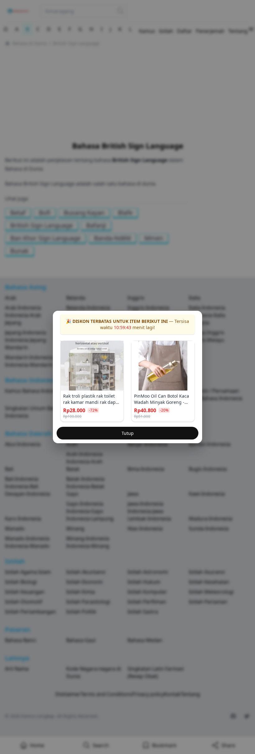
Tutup (128, 433)
